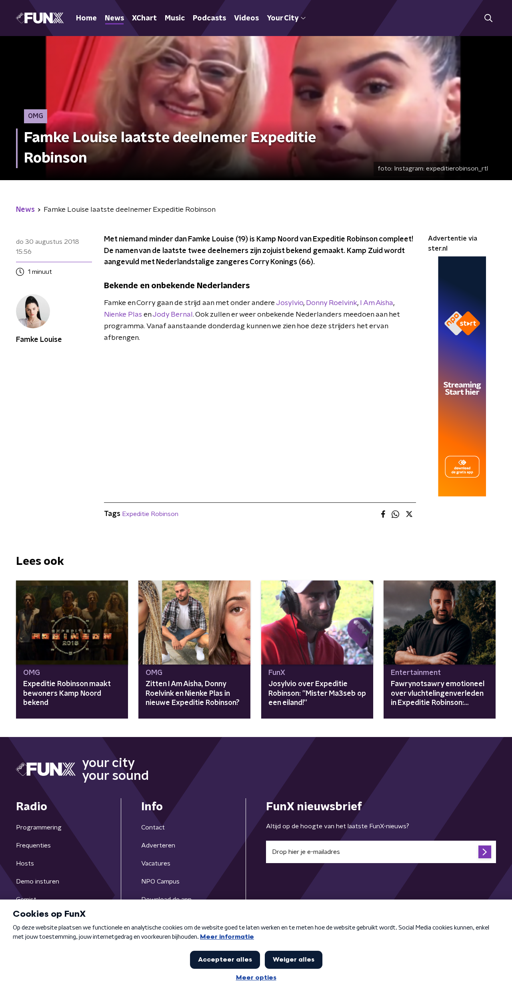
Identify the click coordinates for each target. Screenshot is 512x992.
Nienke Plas (123, 314)
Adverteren (158, 845)
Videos (246, 18)
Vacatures (155, 863)
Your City (282, 18)
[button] (488, 18)
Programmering (39, 827)
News (114, 18)
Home (86, 18)
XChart (144, 18)
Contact (153, 827)
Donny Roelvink (331, 303)
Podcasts (209, 18)
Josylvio (289, 303)
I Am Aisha (376, 303)
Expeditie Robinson (150, 514)
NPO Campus (160, 881)
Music (175, 18)
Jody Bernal (172, 314)
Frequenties (33, 845)
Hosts (25, 863)
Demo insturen (37, 881)
